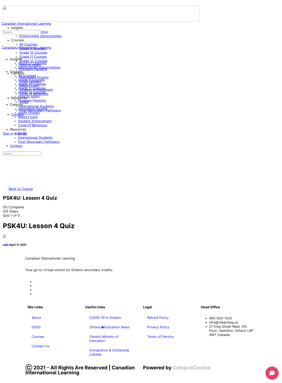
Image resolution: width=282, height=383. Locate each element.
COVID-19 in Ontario (105, 317)
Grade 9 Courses (31, 80)
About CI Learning (32, 63)
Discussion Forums (32, 109)
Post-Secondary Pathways (38, 142)
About (36, 317)
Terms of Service (160, 336)
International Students (35, 137)
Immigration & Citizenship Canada (109, 352)
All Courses (27, 76)
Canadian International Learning (26, 23)
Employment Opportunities (39, 67)
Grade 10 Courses (32, 84)
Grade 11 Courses (31, 88)
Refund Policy (158, 317)
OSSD (22, 133)
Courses (38, 336)
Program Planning (32, 100)
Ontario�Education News (109, 327)
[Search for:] (22, 32)
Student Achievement (35, 121)
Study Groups (29, 113)
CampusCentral (192, 368)
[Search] (4, 28)
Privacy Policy (158, 327)
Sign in (8, 133)
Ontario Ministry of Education (104, 338)
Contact (16, 146)
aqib (6, 244)
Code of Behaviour (32, 125)
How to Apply (29, 96)
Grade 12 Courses (32, 92)
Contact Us (40, 346)
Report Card (28, 117)
